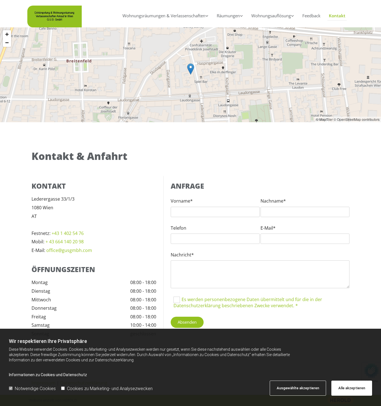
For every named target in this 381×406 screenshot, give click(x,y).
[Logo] (54, 15)
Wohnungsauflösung (271, 15)
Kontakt (337, 15)
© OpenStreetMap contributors (357, 119)
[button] (190, 69)
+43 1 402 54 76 (68, 233)
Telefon (178, 228)
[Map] (190, 74)
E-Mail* (268, 228)
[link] (165, 16)
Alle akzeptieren (351, 388)
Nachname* (273, 201)
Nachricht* (182, 255)
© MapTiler (324, 119)
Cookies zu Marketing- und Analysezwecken (110, 388)
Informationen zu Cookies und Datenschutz (48, 375)
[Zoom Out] (7, 43)
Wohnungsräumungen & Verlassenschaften (163, 15)
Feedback (311, 15)
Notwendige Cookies (35, 388)
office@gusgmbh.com (69, 250)
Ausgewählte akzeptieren (298, 388)
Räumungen (228, 15)
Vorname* (182, 201)
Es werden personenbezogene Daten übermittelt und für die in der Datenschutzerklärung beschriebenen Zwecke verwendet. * (247, 302)
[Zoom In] (7, 34)
